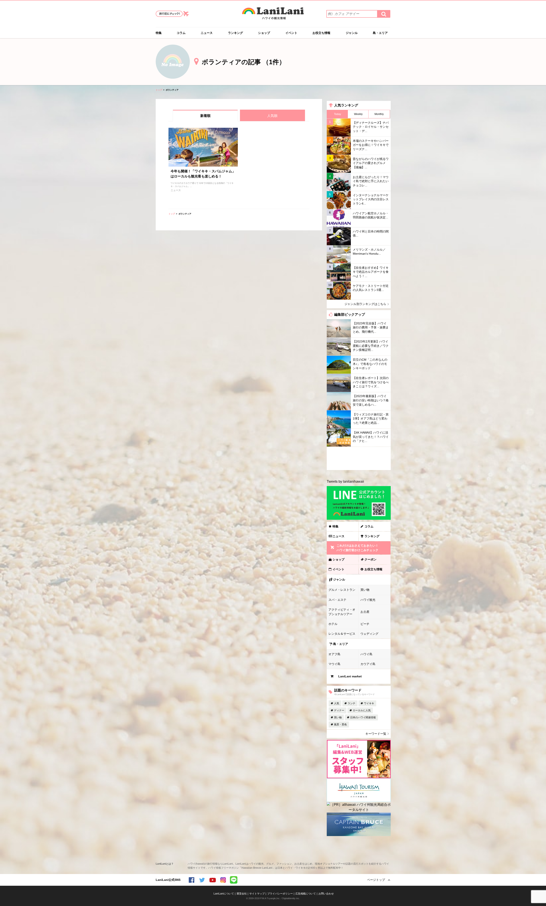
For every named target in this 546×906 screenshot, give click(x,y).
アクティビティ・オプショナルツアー (341, 612)
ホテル (332, 624)
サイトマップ (257, 893)
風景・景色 (340, 724)
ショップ (264, 33)
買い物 (364, 589)
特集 (159, 33)
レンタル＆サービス (341, 633)
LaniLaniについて (223, 893)
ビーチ (364, 624)
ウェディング (369, 633)
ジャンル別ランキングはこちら (365, 304)
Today (337, 114)
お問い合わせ (326, 893)
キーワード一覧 (375, 733)
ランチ (351, 703)
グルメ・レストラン (341, 589)
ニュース (207, 33)
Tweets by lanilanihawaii (345, 481)
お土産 (364, 611)
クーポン (370, 559)
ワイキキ (369, 703)
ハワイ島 (366, 654)
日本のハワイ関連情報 (363, 717)
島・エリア (380, 33)
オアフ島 (334, 654)
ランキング (235, 33)
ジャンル (352, 33)
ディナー (339, 710)
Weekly (358, 114)
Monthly (379, 114)
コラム (181, 33)
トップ (159, 90)
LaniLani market (350, 676)
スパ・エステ (337, 599)
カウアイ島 (367, 664)
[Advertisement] (358, 458)
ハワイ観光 (367, 599)
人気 (336, 703)
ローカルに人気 (362, 710)
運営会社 (242, 893)
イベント (291, 33)
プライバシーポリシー (280, 893)
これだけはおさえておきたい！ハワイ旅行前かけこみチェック (357, 548)
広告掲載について (305, 893)
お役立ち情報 (321, 33)
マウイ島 (334, 664)
